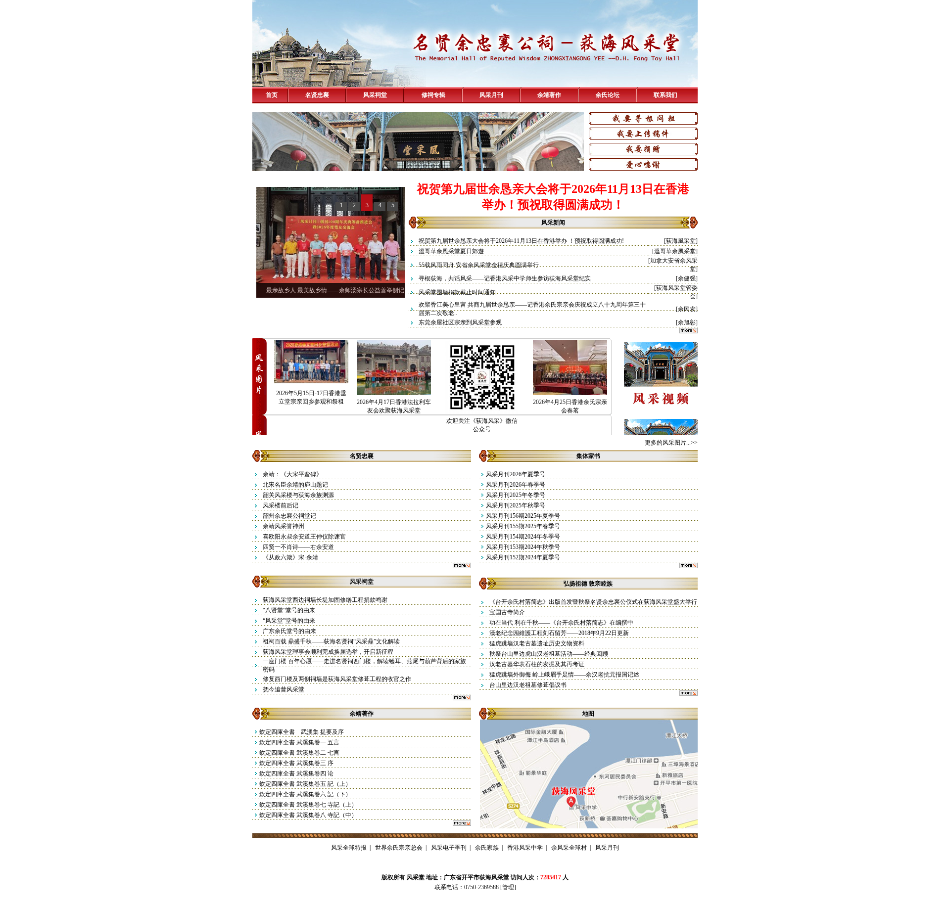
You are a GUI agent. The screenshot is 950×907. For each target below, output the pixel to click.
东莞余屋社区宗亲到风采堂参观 (460, 322)
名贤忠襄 (317, 94)
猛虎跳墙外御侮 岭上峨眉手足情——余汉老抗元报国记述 (564, 674)
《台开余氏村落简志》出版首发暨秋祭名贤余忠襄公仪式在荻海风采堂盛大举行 (593, 601)
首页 (272, 94)
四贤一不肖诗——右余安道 (298, 547)
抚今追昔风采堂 (283, 689)
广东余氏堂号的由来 (289, 631)
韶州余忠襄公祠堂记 (289, 515)
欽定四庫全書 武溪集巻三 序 (300, 763)
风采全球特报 (349, 847)
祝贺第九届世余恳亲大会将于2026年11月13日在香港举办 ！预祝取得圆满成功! (521, 240)
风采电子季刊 (449, 847)
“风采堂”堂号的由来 (289, 620)
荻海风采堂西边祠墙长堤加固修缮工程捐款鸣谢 (325, 599)
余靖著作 (549, 94)
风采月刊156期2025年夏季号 (523, 515)
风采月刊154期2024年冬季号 (523, 536)
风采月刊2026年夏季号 (515, 474)
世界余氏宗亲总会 (399, 847)
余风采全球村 (569, 847)
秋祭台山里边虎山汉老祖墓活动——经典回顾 (548, 653)
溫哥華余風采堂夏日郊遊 (451, 251)
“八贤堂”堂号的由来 (289, 610)
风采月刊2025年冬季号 (515, 495)
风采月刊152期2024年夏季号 (523, 557)
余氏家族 (487, 847)
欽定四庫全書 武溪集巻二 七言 (303, 752)
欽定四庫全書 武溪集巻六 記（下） (308, 794)
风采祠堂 (375, 94)
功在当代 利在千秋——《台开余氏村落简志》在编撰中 (561, 622)
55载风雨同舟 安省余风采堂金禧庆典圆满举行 (479, 265)
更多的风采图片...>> (671, 442)
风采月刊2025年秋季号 (515, 505)
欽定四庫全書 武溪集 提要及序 (301, 731)
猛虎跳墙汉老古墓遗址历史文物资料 (536, 643)
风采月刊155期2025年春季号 (523, 526)
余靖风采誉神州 (283, 526)
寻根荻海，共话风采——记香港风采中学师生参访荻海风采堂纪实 (505, 278)
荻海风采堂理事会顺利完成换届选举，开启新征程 (328, 651)
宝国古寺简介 (507, 612)
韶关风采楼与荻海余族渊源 (298, 495)
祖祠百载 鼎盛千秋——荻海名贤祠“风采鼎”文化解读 (331, 641)
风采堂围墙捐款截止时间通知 (457, 292)
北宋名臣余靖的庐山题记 (295, 484)
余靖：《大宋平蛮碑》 (292, 474)
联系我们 (665, 94)
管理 (508, 887)
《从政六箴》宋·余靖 (290, 557)
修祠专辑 (433, 94)
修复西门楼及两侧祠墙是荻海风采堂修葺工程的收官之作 (337, 679)
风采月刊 (491, 94)
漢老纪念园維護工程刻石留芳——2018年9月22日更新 (559, 633)
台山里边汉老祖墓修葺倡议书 (528, 684)
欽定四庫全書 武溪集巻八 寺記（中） (311, 815)
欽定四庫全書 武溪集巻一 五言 (299, 742)
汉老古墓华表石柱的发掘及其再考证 (536, 664)
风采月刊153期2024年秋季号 (523, 547)
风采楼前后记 (280, 505)
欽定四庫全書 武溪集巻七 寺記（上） (311, 804)
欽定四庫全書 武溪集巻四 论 (300, 773)
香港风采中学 (525, 847)
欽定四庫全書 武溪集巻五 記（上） (308, 783)
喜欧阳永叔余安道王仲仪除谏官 (304, 536)
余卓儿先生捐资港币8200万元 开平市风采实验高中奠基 (338, 290)
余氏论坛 (607, 94)
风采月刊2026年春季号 (515, 484)
